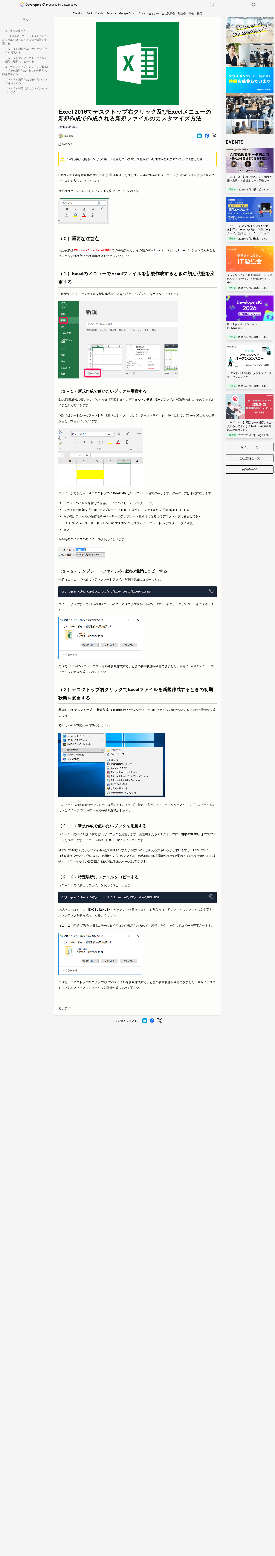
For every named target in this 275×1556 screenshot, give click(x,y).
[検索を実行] (213, 4)
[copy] (211, 590)
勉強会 (182, 13)
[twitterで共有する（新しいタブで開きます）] (214, 136)
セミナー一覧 (250, 447)
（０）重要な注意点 (14, 30)
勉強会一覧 (249, 469)
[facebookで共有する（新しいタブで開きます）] (207, 136)
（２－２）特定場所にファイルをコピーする (26, 90)
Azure (141, 13)
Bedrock (111, 13)
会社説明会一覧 (249, 458)
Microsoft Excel (69, 126)
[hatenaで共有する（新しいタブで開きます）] (199, 136)
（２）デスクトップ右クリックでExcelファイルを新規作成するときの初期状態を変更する (25, 70)
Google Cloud (127, 13)
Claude (99, 13)
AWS (89, 13)
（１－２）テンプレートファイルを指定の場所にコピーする (26, 59)
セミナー (153, 13)
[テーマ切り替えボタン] (253, 4)
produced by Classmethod (61, 4)
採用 (199, 13)
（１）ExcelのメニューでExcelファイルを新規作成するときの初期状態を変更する (24, 39)
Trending (78, 13)
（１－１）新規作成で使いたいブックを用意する (26, 50)
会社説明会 (168, 13)
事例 (191, 13)
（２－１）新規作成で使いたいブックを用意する (26, 81)
